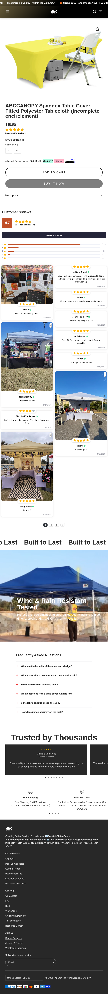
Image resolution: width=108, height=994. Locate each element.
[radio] (8, 150)
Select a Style (11, 144)
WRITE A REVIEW (54, 235)
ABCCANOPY (62, 977)
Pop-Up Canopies (14, 863)
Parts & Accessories (15, 883)
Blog (7, 905)
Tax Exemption (13, 920)
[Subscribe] (53, 962)
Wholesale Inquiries (15, 948)
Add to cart (54, 172)
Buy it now (54, 183)
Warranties (11, 910)
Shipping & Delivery (15, 915)
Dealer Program (13, 938)
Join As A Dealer (14, 943)
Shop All (9, 858)
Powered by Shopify (80, 977)
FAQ (7, 901)
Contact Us (11, 895)
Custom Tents (12, 868)
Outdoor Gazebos (14, 878)
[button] (7, 12)
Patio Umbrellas (13, 873)
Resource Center (14, 925)
